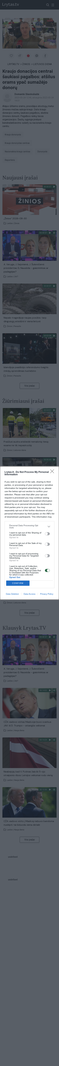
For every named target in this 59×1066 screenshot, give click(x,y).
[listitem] (29, 526)
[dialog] (29, 533)
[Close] (53, 472)
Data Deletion (12, 594)
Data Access (29, 594)
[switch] (47, 533)
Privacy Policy (46, 594)
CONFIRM (17, 583)
